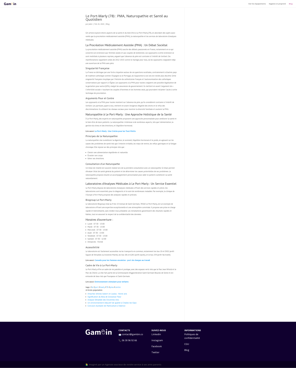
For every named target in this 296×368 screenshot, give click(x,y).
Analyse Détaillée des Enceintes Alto (103, 299)
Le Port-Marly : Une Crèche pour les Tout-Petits (115, 131)
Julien (90, 24)
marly (102, 287)
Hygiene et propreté (277, 4)
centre (118, 287)
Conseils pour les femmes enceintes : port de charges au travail (122, 260)
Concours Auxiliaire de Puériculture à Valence (106, 305)
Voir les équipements (257, 4)
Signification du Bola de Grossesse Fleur (104, 296)
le (92, 287)
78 (107, 287)
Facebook (156, 346)
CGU (186, 344)
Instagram (157, 340)
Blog (291, 4)
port (97, 287)
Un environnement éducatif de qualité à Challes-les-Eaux (112, 302)
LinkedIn (156, 334)
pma (112, 287)
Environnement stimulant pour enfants (112, 281)
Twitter (155, 352)
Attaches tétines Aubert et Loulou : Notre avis (107, 293)
